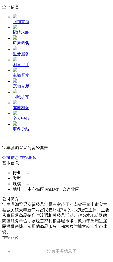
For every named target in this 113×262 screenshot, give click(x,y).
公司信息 (10, 157)
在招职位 (28, 157)
